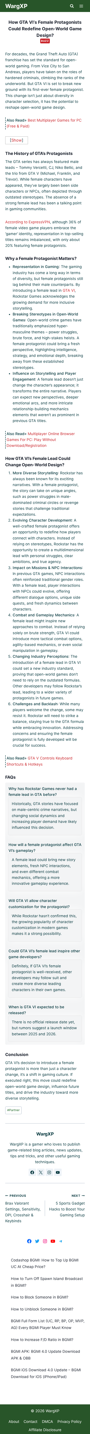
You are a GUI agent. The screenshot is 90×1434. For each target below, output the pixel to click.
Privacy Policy (69, 1421)
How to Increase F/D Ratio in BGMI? (42, 1339)
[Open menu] (81, 6)
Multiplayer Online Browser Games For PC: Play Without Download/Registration (41, 440)
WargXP (52, 1411)
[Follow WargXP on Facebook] (32, 1172)
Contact (30, 1421)
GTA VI (69, 290)
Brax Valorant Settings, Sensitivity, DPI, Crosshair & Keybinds (23, 1208)
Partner (13, 1110)
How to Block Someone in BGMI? (39, 1297)
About (14, 1421)
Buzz (45, 40)
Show (16, 140)
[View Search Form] (72, 6)
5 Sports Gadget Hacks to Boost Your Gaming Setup (67, 1205)
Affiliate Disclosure (45, 1430)
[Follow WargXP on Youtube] (58, 1172)
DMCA (47, 1421)
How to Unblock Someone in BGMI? (42, 1309)
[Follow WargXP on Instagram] (49, 1172)
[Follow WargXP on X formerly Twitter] (41, 1172)
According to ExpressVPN (27, 222)
